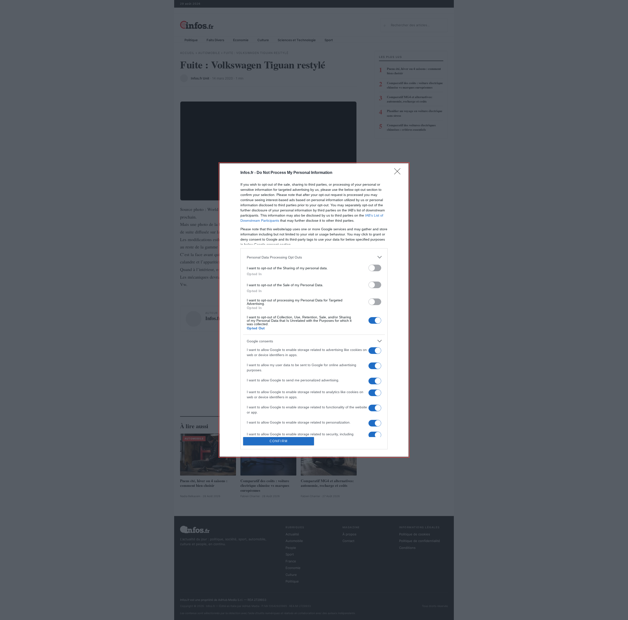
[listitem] (314, 257)
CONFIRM (279, 441)
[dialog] (314, 309)
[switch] (374, 268)
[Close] (399, 173)
